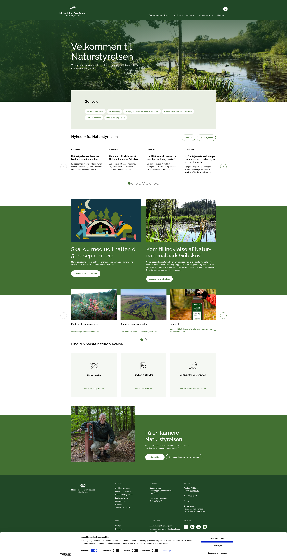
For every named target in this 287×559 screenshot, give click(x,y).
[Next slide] (223, 167)
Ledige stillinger (155, 457)
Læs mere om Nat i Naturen (85, 273)
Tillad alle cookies (217, 538)
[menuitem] (159, 17)
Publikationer (120, 501)
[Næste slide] (223, 315)
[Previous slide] (63, 167)
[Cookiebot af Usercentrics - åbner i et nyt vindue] (65, 554)
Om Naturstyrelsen (122, 488)
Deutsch (118, 529)
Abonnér (188, 138)
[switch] (116, 550)
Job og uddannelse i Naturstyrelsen (184, 457)
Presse (186, 501)
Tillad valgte (217, 546)
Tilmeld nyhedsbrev (123, 508)
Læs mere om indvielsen (159, 279)
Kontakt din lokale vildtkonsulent (178, 111)
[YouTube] (205, 527)
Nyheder (118, 504)
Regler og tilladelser (123, 491)
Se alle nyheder (206, 138)
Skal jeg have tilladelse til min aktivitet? (142, 111)
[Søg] (225, 9)
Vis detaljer (167, 550)
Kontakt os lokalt (94, 118)
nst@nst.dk (194, 491)
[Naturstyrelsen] (72, 10)
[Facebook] (186, 527)
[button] (129, 183)
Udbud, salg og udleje (115, 118)
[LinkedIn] (198, 527)
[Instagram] (192, 527)
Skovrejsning (114, 111)
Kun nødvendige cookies (217, 553)
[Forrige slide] (63, 315)
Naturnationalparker (95, 111)
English (118, 526)
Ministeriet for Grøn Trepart (161, 526)
